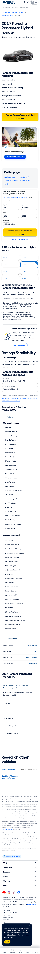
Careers (6, 881)
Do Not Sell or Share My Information (12, 912)
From (5, 205)
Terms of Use (8, 937)
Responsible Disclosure (8, 922)
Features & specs (25, 180)
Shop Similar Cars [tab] (9, 769)
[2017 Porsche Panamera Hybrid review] (20, 55)
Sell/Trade (7, 867)
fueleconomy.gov (7, 829)
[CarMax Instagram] (9, 892)
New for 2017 (24, 177)
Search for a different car (20, 239)
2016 (5, 272)
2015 (24, 272)
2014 (5, 278)
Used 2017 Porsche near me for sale (10, 777)
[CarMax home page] (8, 2)
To (22, 205)
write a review (15, 367)
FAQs (7, 184)
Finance (6, 872)
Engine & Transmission (9, 386)
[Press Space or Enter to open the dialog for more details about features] (19, 535)
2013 (24, 278)
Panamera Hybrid (8, 15)
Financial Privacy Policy (8, 915)
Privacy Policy (11, 935)
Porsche (21, 13)
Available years (10, 177)
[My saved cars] (28, 2)
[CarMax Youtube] (4, 892)
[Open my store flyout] (24, 2)
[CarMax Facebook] (18, 892)
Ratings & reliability (11, 180)
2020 (24, 258)
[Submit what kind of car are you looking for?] (36, 7)
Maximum (7, 222)
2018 (5, 264)
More (5, 885)
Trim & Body (6, 378)
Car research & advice (9, 13)
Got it (7, 942)
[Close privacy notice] (29, 925)
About (5, 876)
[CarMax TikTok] (14, 892)
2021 (5, 258)
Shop (5, 863)
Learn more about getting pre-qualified (15, 197)
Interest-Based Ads (7, 917)
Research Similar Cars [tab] (28, 769)
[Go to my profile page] (34, 2)
